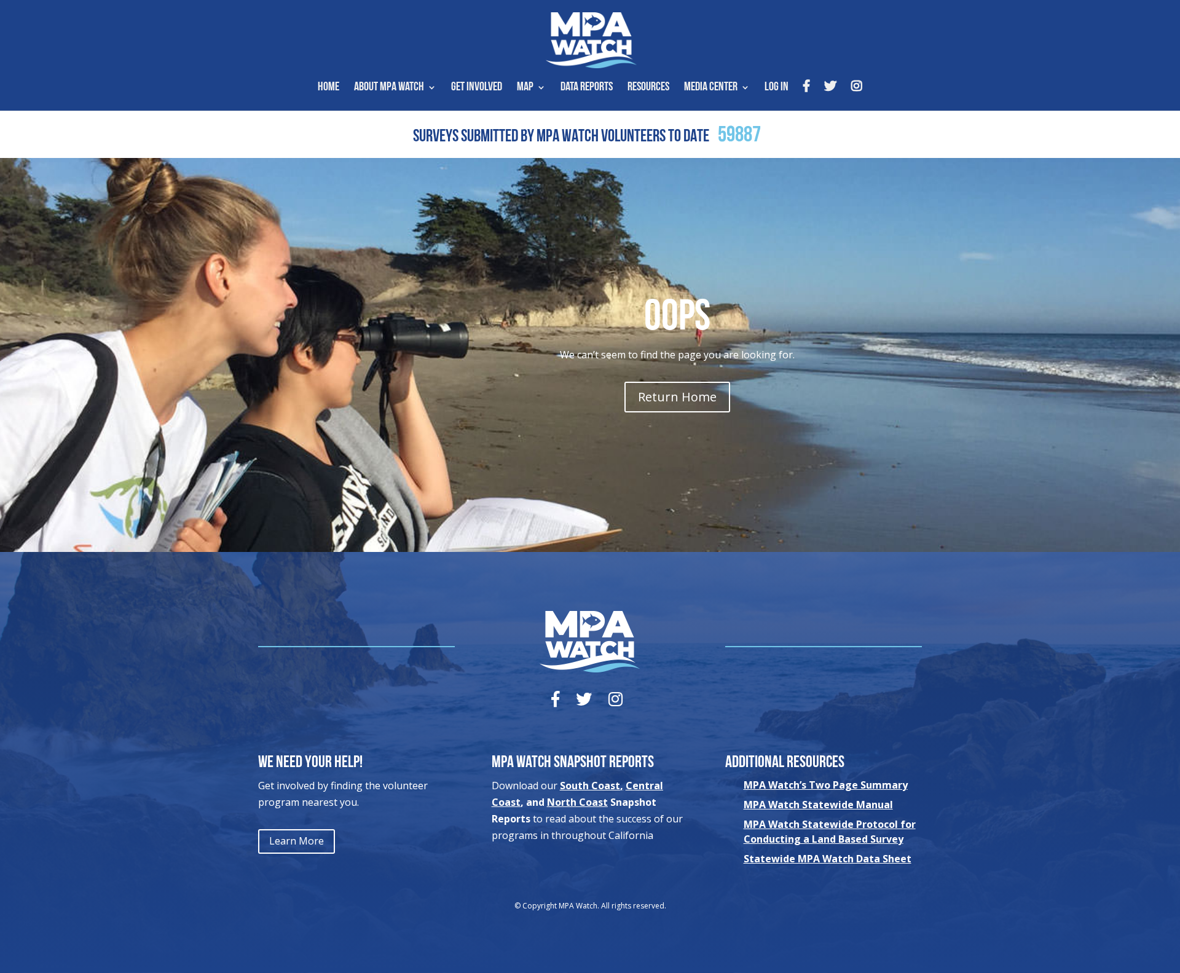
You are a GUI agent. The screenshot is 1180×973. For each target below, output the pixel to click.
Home (328, 88)
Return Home (677, 396)
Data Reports (586, 88)
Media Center (711, 88)
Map (525, 88)
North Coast (577, 802)
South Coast (590, 785)
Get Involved (476, 88)
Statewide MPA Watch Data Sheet (827, 858)
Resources (648, 88)
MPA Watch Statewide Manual (818, 804)
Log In (777, 88)
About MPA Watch (389, 88)
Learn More (296, 841)
